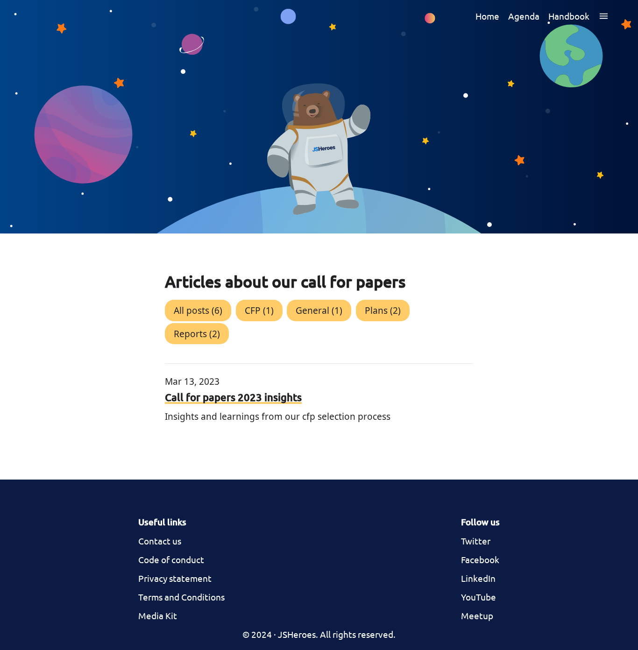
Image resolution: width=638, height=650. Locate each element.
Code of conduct (171, 559)
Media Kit (157, 615)
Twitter (475, 540)
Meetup (477, 615)
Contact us (159, 540)
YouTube (478, 596)
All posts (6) (198, 310)
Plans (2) (383, 310)
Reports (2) (197, 334)
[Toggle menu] (603, 16)
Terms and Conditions (181, 596)
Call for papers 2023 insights (233, 397)
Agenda (523, 15)
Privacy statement (175, 578)
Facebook (480, 559)
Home (487, 15)
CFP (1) (259, 310)
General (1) (319, 310)
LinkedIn (478, 578)
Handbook (568, 15)
